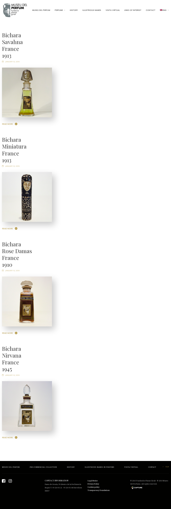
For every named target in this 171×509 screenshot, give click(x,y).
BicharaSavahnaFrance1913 (12, 45)
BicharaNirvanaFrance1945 (11, 358)
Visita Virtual (113, 10)
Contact (150, 10)
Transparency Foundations (99, 490)
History (74, 10)
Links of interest (132, 10)
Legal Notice (93, 481)
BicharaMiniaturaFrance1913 (14, 149)
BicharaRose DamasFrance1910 (17, 254)
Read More (7, 124)
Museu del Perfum (41, 10)
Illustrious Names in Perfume (99, 467)
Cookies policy (93, 487)
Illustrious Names (91, 10)
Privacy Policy (93, 484)
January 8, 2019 (12, 62)
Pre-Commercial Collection (43, 467)
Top (167, 467)
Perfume (59, 10)
